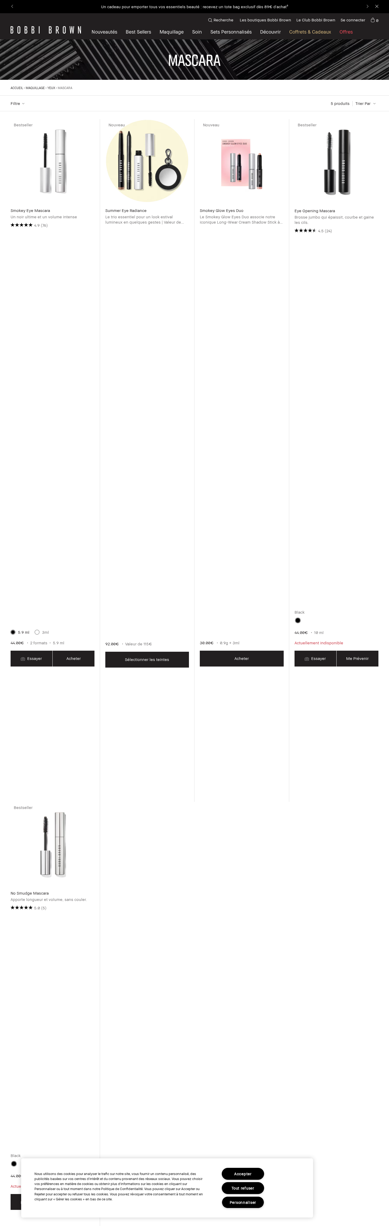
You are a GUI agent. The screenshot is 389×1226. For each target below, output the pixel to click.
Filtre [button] (15, 103)
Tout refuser (243, 1188)
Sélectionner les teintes (147, 659)
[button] (270, 31)
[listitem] (52, 460)
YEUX (51, 88)
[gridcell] (297, 620)
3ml (45, 632)
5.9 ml (23, 632)
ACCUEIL (17, 88)
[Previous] (13, 7)
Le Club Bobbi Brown (315, 19)
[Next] (367, 7)
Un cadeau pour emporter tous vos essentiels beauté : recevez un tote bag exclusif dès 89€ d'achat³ (194, 6)
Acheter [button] (73, 658)
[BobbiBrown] (46, 30)
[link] (374, 20)
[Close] (376, 7)
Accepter (243, 1174)
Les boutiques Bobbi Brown (265, 19)
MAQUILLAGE (35, 88)
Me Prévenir (357, 658)
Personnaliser (243, 1202)
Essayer (34, 658)
